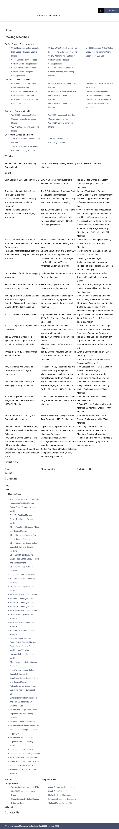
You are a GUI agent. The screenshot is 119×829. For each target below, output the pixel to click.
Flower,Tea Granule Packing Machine (21, 521)
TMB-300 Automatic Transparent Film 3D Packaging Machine (24, 149)
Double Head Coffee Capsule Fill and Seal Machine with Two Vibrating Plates (23, 702)
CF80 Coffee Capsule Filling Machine (21, 616)
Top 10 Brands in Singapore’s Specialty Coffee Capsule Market (20, 339)
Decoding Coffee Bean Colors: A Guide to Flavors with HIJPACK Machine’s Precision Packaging (92, 430)
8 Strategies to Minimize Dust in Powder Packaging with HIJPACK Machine (92, 419)
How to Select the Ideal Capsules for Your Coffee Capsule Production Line (94, 212)
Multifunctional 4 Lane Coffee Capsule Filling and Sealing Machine (22, 742)
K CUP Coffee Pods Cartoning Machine (22, 581)
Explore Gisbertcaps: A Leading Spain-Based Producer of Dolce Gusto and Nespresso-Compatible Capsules (95, 329)
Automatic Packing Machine (18, 79)
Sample (8, 779)
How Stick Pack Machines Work (92, 382)
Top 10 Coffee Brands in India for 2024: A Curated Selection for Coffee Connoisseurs (22, 243)
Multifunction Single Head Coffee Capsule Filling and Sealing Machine (23, 714)
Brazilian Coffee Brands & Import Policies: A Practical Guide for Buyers (94, 219)
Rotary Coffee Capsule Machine (23, 642)
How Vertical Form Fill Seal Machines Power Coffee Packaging (94, 369)
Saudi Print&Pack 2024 (58, 791)
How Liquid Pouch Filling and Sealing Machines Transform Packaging (58, 200)
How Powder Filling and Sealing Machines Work (92, 399)
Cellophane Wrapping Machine (19, 135)
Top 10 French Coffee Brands (90, 340)
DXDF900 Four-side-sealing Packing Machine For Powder (98, 93)
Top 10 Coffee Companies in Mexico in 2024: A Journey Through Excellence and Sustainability (95, 318)
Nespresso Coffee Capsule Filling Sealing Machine (20, 165)
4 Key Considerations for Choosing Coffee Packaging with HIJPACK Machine (93, 389)
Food (7, 469)
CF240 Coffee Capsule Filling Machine (22, 589)
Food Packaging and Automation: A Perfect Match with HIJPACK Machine (58, 387)
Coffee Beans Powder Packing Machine (22, 509)
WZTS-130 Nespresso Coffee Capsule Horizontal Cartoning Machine (23, 119)
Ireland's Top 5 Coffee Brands (90, 191)
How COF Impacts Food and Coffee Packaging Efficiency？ (93, 361)
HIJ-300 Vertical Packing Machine (62, 91)
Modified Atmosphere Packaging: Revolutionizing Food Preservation (93, 376)
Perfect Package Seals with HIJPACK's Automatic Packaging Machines (20, 213)
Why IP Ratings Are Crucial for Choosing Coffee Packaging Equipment (19, 370)
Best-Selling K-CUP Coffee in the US (22, 180)
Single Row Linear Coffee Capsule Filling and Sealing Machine (24, 763)
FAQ (7, 486)
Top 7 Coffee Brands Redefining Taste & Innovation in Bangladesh (58, 193)
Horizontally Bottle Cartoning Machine (22, 656)
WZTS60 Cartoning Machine (21, 599)
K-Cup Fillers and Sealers (89, 163)
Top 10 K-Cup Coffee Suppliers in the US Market (22, 327)
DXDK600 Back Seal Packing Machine (60, 97)
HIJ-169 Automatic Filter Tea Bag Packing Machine (24, 101)
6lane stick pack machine (20, 638)
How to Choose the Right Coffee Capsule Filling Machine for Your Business (92, 277)
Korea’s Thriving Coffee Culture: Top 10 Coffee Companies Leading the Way (58, 243)
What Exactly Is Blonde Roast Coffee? (94, 195)
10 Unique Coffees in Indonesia (19, 344)
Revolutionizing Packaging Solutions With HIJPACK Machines (94, 253)
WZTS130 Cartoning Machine (22, 607)
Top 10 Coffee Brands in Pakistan (92, 180)
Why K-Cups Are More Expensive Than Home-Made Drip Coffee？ (56, 182)
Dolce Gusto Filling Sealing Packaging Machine (58, 165)
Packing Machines (17, 37)
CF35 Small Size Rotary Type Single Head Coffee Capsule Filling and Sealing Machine (24, 559)
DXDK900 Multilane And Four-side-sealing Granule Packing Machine (98, 103)
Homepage (111, 10)
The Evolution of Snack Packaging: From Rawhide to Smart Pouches (57, 376)
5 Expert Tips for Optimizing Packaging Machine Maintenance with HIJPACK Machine (95, 408)
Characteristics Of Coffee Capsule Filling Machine (25, 801)
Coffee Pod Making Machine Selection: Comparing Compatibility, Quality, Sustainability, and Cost (59, 453)
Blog (8, 172)
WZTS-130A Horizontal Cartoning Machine (25, 129)
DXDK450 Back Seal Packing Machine (60, 105)
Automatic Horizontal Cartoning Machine (23, 771)
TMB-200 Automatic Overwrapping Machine (25, 141)
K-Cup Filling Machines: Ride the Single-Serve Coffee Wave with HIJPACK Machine (20, 400)
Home (8, 30)
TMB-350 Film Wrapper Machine (23, 757)
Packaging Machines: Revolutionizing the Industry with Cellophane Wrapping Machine (23, 255)
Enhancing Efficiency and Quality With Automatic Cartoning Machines (58, 253)
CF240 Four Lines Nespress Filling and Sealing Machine (24, 529)
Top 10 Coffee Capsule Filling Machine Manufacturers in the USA (59, 212)
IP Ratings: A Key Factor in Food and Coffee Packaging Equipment (58, 369)
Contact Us (12, 812)
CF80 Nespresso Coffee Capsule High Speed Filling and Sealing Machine (25, 52)
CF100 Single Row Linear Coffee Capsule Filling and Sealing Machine (23, 547)
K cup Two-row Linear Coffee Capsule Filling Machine (22, 672)
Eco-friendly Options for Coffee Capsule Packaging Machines (55, 286)
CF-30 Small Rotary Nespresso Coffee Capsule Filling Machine (24, 62)
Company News (12, 783)
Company (11, 478)
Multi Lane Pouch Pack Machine (23, 722)
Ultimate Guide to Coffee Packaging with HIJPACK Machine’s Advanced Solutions (21, 430)
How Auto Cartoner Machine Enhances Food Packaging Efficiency (23, 286)
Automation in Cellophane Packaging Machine (58, 305)
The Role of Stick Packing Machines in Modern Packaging (95, 268)
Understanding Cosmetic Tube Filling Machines (94, 185)
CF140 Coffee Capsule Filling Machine (22, 569)
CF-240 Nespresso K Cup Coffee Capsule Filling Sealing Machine (99, 50)
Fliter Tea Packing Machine (21, 515)
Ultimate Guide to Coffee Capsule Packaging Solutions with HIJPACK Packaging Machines (57, 221)
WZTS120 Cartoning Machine (22, 603)
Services (9, 807)
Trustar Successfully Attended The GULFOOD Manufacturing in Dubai (25, 791)
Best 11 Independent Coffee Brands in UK (94, 346)
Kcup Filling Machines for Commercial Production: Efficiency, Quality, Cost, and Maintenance (94, 441)
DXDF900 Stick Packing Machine (24, 575)
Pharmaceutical (48, 469)
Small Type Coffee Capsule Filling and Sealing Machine (24, 680)
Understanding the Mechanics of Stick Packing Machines (58, 275)
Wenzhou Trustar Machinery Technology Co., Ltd (25, 826)
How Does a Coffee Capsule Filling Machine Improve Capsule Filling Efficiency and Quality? (21, 441)
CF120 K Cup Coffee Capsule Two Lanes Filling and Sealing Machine (62, 50)
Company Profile (48, 779)
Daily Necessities (85, 469)
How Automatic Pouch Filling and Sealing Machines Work (20, 417)
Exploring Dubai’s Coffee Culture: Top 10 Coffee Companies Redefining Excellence (58, 318)
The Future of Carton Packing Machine (95, 303)
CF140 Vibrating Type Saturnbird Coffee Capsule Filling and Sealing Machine (62, 60)
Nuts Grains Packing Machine (22, 503)
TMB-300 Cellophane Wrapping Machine (23, 624)
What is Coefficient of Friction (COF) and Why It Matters (94, 354)
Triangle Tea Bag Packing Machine (24, 499)
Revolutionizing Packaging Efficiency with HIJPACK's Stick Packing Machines (94, 243)
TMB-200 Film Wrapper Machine (23, 610)
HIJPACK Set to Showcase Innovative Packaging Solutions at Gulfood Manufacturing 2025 (62, 799)
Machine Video (14, 494)
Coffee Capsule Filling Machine (19, 44)
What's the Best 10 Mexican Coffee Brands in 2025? (21, 354)
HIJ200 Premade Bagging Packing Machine (62, 85)
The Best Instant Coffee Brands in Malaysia (56, 346)
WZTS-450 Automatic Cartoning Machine (23, 632)
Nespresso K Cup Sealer (96, 56)
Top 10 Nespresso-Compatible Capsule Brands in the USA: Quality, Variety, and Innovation (57, 329)
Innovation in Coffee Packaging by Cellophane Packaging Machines (57, 298)
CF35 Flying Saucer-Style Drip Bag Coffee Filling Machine (24, 93)
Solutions (11, 462)
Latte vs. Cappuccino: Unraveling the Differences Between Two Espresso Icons (94, 202)
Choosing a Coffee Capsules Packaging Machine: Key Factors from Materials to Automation (58, 441)
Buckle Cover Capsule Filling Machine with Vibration (22, 648)
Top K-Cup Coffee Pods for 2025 (56, 382)
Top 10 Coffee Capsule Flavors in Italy (94, 337)
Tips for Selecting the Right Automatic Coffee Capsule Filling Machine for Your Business (94, 288)
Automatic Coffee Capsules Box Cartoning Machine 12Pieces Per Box (23, 690)
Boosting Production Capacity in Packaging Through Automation (19, 384)
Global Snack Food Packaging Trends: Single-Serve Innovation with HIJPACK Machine (59, 400)
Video (7, 489)
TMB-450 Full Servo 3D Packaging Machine (58, 141)
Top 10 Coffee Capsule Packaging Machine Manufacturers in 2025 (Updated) (20, 202)
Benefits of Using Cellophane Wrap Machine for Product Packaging (21, 305)
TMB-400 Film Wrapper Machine (23, 595)
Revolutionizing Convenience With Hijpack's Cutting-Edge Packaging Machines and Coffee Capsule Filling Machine (94, 230)
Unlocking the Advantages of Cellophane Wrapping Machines (92, 260)
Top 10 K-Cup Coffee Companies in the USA (57, 339)
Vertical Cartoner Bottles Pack (22, 750)
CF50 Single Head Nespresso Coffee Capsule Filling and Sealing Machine (23, 72)
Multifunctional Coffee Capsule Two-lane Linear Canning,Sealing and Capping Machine (25, 730)
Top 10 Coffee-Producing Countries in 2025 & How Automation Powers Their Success (58, 355)
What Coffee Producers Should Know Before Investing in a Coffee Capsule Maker (22, 453)
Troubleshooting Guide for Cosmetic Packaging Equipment (21, 193)
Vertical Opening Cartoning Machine (25, 753)
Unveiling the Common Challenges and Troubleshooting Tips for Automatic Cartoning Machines (57, 262)
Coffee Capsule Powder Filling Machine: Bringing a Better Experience (95, 309)
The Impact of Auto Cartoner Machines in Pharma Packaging (23, 298)
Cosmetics (10, 473)
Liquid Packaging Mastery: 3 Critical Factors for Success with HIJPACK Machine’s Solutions (57, 430)
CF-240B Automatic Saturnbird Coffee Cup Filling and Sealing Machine (61, 72)
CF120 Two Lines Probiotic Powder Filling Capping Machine (24, 537)
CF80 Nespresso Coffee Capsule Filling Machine (23, 664)
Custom (10, 156)
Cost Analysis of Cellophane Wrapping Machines (22, 275)
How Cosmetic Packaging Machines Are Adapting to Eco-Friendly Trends (94, 298)
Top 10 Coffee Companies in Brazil (21, 314)
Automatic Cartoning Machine (18, 111)
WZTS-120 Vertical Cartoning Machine (60, 125)
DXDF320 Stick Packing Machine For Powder (99, 85)
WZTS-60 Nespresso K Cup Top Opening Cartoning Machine (61, 117)
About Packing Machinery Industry (62, 787)
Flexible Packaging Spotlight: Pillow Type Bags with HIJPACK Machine (57, 417)
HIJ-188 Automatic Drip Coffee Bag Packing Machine (23, 85)
